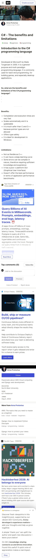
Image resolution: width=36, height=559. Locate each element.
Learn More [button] (7, 357)
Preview (19, 279)
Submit (8, 279)
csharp (5, 43)
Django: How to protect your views (14, 433)
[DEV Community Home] (8, 3)
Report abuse (25, 285)
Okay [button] (6, 555)
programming (25, 43)
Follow (18, 375)
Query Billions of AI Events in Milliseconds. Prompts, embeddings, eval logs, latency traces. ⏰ (17, 215)
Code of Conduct (12, 285)
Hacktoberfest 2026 (12, 493)
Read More (7, 257)
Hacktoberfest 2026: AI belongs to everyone (15, 481)
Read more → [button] (8, 508)
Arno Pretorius (12, 23)
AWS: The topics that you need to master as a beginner (17, 413)
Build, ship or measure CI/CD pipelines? (16, 316)
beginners (14, 43)
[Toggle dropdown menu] (33, 184)
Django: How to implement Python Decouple (14, 423)
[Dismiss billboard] (33, 510)
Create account (28, 3)
